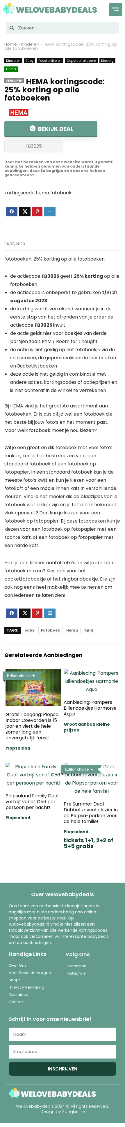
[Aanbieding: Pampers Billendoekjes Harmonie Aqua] (91, 673)
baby (29, 630)
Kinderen (30, 44)
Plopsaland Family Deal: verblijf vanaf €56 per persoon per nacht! (32, 801)
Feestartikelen (50, 60)
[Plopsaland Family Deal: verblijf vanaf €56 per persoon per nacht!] (33, 766)
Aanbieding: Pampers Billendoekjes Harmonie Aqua (90, 708)
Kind (88, 630)
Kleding (107, 60)
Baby (29, 60)
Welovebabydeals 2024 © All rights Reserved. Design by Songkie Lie (62, 1108)
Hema (11, 69)
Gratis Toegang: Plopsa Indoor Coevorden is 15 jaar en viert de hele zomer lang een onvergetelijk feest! (32, 726)
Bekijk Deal (55, 129)
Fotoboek (50, 630)
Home (10, 44)
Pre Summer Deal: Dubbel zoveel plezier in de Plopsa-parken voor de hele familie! (91, 813)
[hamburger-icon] (115, 9)
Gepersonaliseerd (81, 60)
